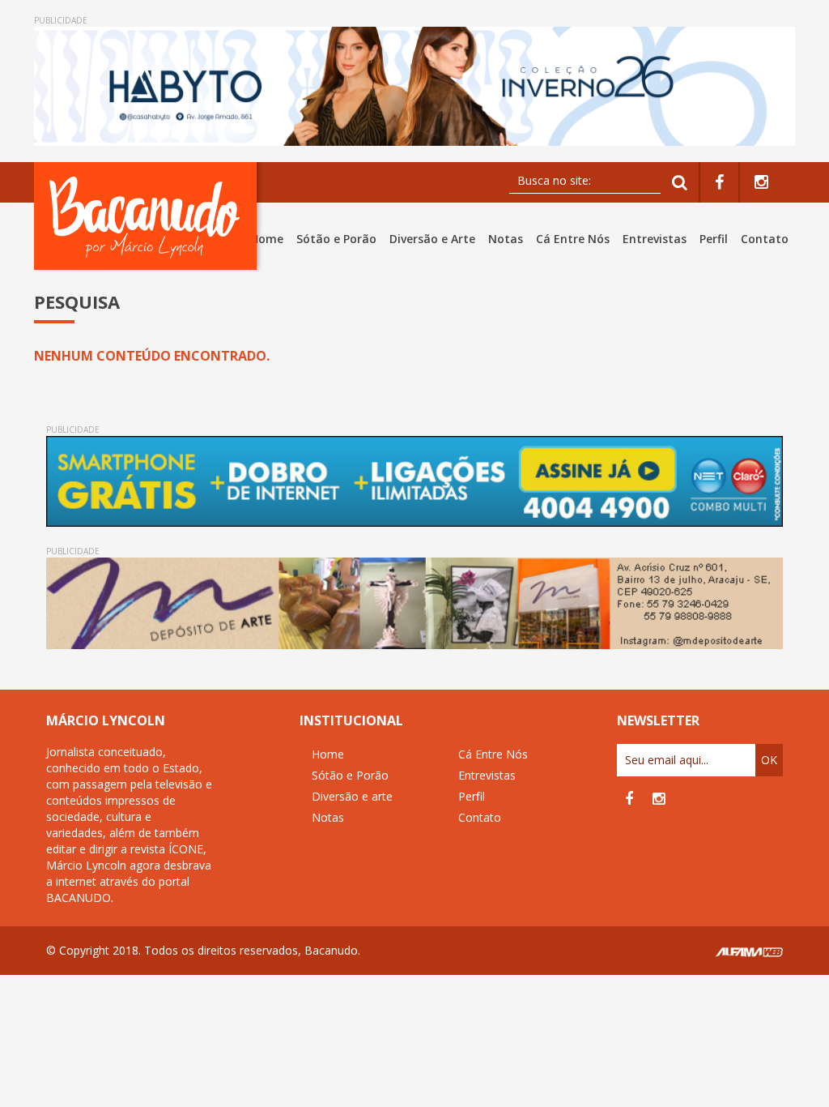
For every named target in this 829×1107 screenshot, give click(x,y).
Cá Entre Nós (573, 238)
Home (266, 238)
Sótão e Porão (336, 238)
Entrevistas (655, 238)
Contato (765, 238)
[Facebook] (719, 182)
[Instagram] (761, 182)
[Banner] (414, 86)
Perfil (713, 238)
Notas (505, 238)
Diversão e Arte (432, 238)
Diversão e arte (352, 796)
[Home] (148, 216)
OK (769, 759)
